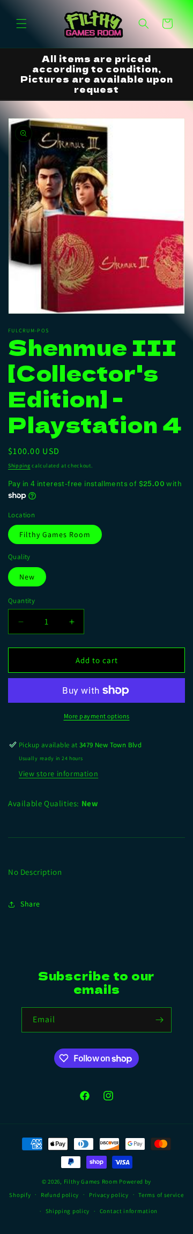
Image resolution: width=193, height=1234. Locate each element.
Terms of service (160, 1195)
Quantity (21, 600)
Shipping (19, 465)
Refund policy (60, 1195)
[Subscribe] (159, 1019)
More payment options (97, 716)
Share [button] (30, 904)
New (27, 577)
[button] (21, 23)
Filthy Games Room (55, 534)
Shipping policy (68, 1211)
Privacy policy (109, 1195)
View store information (58, 773)
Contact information (129, 1211)
